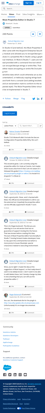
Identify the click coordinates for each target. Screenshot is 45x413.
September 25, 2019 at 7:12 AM (20, 263)
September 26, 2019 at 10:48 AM (21, 194)
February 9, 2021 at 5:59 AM (19, 134)
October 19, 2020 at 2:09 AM (19, 160)
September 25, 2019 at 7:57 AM (20, 222)
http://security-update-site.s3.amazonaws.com (21, 303)
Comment (30, 150)
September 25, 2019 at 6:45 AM (20, 297)
